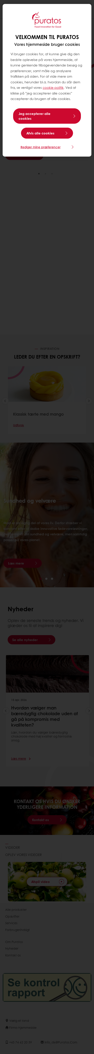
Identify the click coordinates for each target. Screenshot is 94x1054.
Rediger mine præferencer (41, 147)
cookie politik (53, 87)
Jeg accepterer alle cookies (34, 116)
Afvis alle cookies (40, 133)
